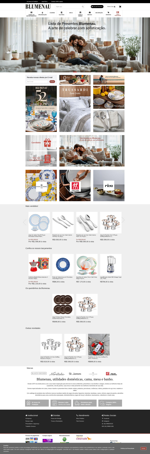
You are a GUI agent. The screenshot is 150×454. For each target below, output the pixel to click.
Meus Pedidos (80, 418)
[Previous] (25, 222)
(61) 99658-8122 (108, 423)
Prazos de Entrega (56, 418)
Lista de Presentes (98, 6)
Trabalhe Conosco (31, 426)
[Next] (123, 220)
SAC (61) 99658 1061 (108, 426)
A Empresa (29, 418)
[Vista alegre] (93, 374)
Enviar (52, 81)
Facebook (106, 418)
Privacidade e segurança (32, 423)
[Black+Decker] (39, 373)
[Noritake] (57, 374)
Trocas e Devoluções (56, 421)
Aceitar (143, 448)
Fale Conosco (80, 421)
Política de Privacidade (127, 448)
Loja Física (44, 1)
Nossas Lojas (29, 421)
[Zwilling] (111, 374)
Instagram (106, 421)
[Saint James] (75, 374)
